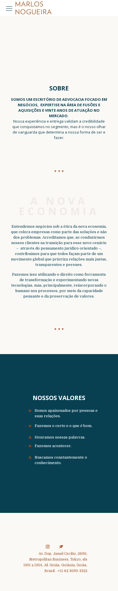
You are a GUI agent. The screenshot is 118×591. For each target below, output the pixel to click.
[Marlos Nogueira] (33, 7)
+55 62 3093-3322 (72, 571)
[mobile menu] (9, 8)
